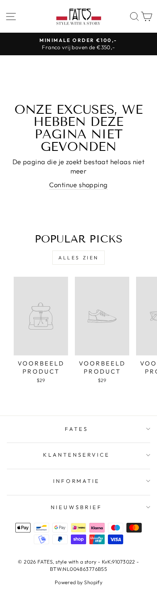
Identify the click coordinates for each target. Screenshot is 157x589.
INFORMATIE (76, 481)
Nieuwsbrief (76, 507)
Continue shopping (78, 184)
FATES (76, 429)
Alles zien (78, 258)
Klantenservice (76, 454)
